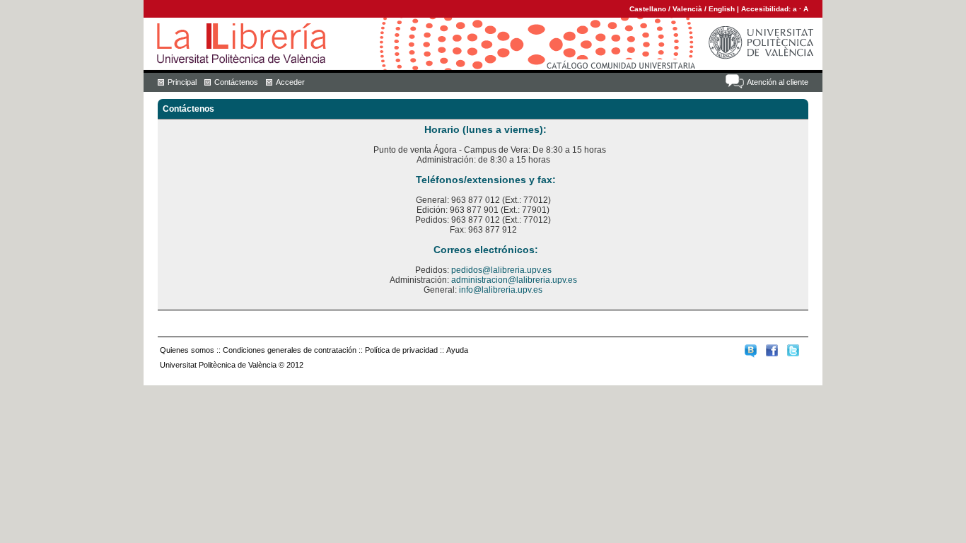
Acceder (290, 82)
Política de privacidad (401, 350)
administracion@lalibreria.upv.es (514, 280)
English (722, 9)
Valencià (687, 9)
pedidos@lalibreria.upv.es (501, 270)
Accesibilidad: (767, 9)
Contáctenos (236, 82)
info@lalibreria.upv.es (500, 290)
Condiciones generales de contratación (289, 350)
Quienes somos (187, 350)
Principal (182, 82)
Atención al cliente (777, 82)
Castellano (647, 9)
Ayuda (457, 350)
